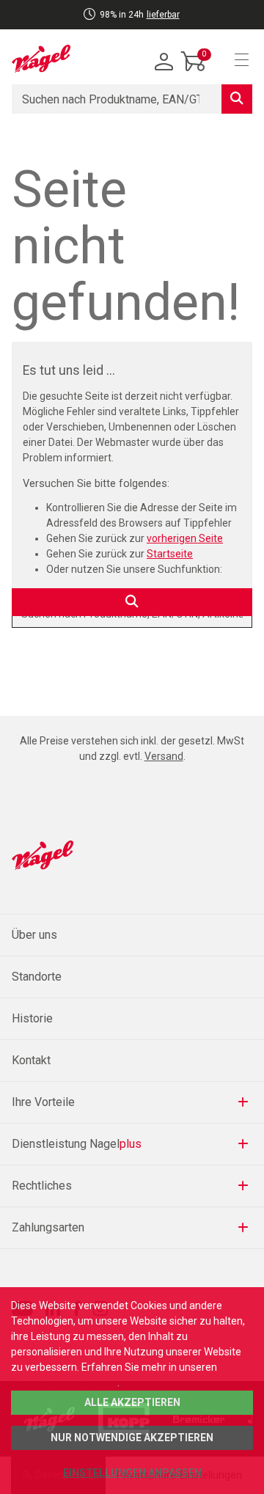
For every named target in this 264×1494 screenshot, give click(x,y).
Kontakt (31, 1060)
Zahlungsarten (48, 1227)
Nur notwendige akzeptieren (132, 1437)
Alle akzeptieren (132, 1402)
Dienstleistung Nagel (77, 1144)
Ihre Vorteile (43, 1102)
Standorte (37, 977)
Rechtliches (42, 1186)
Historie (32, 1018)
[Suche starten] (236, 99)
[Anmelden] (164, 62)
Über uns (34, 935)
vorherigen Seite (185, 538)
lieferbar (163, 15)
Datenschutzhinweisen (64, 1382)
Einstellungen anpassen (132, 1473)
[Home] (41, 58)
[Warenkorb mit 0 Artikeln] (193, 72)
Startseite (170, 554)
